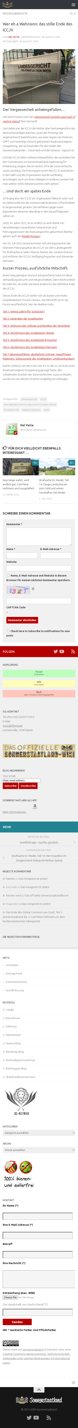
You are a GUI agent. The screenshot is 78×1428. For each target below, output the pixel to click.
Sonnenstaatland (33, 1349)
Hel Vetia (14, 37)
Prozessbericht (11, 410)
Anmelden (12, 965)
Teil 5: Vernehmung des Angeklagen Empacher (30, 340)
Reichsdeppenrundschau (20, 1060)
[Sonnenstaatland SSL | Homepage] (9, 4)
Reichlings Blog (15, 1051)
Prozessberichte (15, 13)
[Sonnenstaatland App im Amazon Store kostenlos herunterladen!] (39, 807)
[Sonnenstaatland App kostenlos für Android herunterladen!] (25, 807)
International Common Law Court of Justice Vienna (30, 404)
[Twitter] (56, 651)
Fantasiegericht (29, 399)
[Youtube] (61, 651)
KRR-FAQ (11, 1026)
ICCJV (43, 399)
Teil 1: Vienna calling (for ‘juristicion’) (24, 311)
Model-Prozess (31, 236)
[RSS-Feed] (73, 651)
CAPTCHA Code (16, 607)
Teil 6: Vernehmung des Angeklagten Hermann (30, 347)
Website (11, 561)
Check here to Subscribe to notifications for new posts (38, 633)
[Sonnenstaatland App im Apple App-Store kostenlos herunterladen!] (10, 807)
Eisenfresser (13, 1018)
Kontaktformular (13, 725)
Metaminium (13, 1034)
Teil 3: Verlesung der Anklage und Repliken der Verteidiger (36, 325)
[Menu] (73, 4)
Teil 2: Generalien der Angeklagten (23, 318)
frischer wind (13, 895)
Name (10, 549)
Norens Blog (13, 1043)
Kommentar (14, 524)
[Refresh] (33, 588)
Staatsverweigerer (31, 410)
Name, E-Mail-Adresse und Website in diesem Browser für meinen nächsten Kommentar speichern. (38, 578)
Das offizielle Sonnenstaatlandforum (47, 895)
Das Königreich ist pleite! (33, 878)
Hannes (10, 878)
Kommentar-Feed (16, 981)
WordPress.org (15, 990)
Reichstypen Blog (16, 1068)
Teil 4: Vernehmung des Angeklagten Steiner (28, 332)
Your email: (9, 775)
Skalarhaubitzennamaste (20, 1076)
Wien (46, 410)
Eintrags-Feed (14, 973)
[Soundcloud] (67, 651)
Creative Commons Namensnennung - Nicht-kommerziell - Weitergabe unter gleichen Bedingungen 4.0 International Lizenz (37, 1358)
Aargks (10, 1009)
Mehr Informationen (14, 811)
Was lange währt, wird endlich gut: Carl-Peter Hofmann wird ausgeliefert (18, 484)
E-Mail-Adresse (50, 549)
